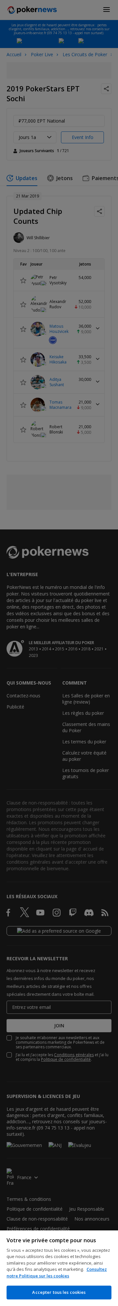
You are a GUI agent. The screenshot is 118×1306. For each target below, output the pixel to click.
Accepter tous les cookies (59, 1292)
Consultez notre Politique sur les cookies (57, 1272)
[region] (59, 1268)
